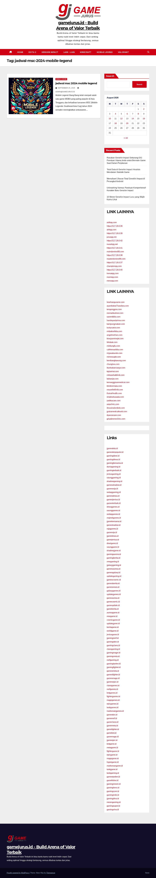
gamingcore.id (113, 791)
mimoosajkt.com (114, 357)
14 (133, 119)
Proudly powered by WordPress (18, 873)
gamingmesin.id (114, 784)
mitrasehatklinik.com (115, 375)
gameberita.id (113, 609)
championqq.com (114, 266)
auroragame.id (113, 613)
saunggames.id (113, 510)
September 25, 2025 (67, 88)
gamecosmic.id (113, 602)
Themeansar (50, 873)
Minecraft (85, 52)
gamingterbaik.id (114, 470)
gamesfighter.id (113, 675)
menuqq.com (112, 281)
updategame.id (113, 623)
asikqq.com (112, 222)
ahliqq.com (111, 230)
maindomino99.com (115, 252)
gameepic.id (112, 740)
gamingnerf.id (113, 638)
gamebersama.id (114, 521)
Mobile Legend (105, 52)
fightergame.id (113, 751)
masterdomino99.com (116, 259)
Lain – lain (69, 52)
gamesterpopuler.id (115, 452)
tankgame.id (112, 769)
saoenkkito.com (113, 317)
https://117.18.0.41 (114, 248)
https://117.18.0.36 (114, 226)
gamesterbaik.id (114, 503)
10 (110, 119)
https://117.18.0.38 (114, 255)
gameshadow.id (113, 525)
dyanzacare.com (114, 415)
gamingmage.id (113, 653)
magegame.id (113, 758)
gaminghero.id (113, 788)
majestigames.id (114, 518)
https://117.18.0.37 (114, 262)
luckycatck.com (113, 328)
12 (121, 119)
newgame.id (112, 616)
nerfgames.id (112, 689)
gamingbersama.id (115, 463)
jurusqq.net (111, 237)
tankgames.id (112, 707)
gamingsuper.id (113, 806)
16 (144, 119)
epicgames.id (112, 704)
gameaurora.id (113, 598)
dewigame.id (112, 543)
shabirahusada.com (115, 397)
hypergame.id (113, 762)
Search (110, 76)
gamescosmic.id (114, 580)
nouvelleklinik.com (115, 390)
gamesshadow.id (114, 485)
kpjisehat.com (113, 371)
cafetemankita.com (115, 350)
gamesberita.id (113, 583)
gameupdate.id (113, 605)
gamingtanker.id (114, 664)
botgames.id (112, 693)
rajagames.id (112, 529)
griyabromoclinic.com (116, 419)
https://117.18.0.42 (114, 241)
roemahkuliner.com (115, 313)
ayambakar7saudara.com (118, 306)
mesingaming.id (114, 802)
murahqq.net (112, 244)
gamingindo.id (113, 795)
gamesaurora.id (113, 569)
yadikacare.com (113, 401)
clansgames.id (113, 685)
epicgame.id (112, 755)
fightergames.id (113, 696)
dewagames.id (113, 507)
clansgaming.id (113, 649)
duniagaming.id (113, 467)
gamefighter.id (113, 729)
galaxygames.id (113, 591)
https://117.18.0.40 (114, 270)
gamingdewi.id (113, 456)
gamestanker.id (113, 777)
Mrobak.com (112, 342)
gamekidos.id (112, 780)
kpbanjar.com (112, 379)
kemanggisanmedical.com (118, 382)
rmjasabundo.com (114, 353)
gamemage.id (113, 737)
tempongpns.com (114, 309)
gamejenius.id (113, 540)
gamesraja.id (112, 489)
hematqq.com (112, 273)
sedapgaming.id (114, 492)
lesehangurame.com (115, 302)
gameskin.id (112, 715)
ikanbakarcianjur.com (116, 368)
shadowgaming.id (114, 481)
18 (115, 123)
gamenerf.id (112, 718)
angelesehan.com (114, 335)
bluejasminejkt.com (115, 339)
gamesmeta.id (113, 671)
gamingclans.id (113, 645)
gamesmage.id (113, 678)
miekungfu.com (113, 346)
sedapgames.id (113, 514)
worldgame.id (112, 631)
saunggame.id (113, 547)
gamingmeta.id (113, 656)
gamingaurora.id (114, 554)
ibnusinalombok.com (116, 408)
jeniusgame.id (113, 634)
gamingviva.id (113, 809)
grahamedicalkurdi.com (117, 411)
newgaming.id (113, 561)
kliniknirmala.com (114, 386)
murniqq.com (112, 277)
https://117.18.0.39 (114, 233)
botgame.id (111, 744)
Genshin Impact (50, 52)
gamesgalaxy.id (113, 572)
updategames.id (114, 594)
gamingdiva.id (113, 799)
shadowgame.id (114, 551)
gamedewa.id (112, 536)
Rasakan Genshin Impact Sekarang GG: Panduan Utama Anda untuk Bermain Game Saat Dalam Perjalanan (126, 160)
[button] (148, 52)
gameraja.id (112, 532)
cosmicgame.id (113, 620)
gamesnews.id (113, 587)
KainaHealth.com (114, 393)
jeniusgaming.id (114, 474)
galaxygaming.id (114, 565)
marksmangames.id (115, 711)
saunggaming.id (114, 478)
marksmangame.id (115, 766)
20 (127, 123)
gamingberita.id (113, 558)
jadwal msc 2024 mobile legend (76, 83)
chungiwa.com (113, 364)
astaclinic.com (113, 404)
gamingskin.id (113, 642)
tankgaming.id (113, 773)
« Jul (126, 138)
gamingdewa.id (113, 459)
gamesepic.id (112, 682)
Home (20, 52)
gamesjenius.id (113, 500)
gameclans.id (112, 722)
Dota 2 (32, 52)
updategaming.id (114, 576)
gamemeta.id (112, 726)
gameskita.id (112, 448)
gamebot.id (111, 733)
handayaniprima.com (116, 320)
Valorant (123, 52)
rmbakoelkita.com (114, 331)
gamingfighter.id (114, 667)
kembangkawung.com (116, 360)
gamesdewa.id (113, 496)
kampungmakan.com (116, 324)
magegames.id (113, 700)
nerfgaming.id (113, 660)
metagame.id (112, 747)
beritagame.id (113, 627)
